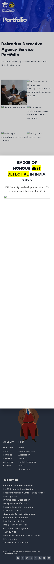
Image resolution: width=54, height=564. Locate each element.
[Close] (50, 159)
